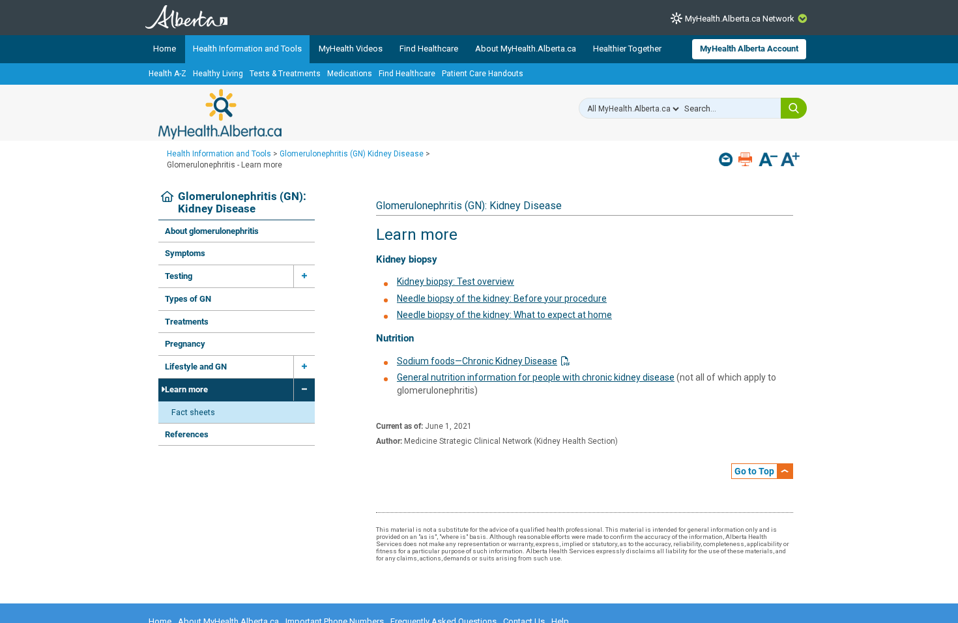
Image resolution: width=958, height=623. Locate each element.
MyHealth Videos (351, 48)
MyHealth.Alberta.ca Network (739, 18)
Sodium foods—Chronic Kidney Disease (477, 361)
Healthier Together (627, 48)
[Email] (727, 159)
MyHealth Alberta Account (749, 48)
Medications (349, 73)
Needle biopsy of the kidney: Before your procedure (502, 298)
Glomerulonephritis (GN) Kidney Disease (352, 153)
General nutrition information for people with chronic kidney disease (536, 377)
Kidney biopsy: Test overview (455, 281)
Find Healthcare (428, 48)
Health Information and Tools (247, 48)
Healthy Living (218, 73)
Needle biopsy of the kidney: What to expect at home (504, 315)
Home (164, 48)
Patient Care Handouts (482, 73)
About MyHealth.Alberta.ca (525, 48)
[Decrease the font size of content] (768, 160)
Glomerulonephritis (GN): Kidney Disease (242, 203)
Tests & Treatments (285, 73)
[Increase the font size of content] (790, 160)
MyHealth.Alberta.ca (220, 114)
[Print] (746, 159)
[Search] (794, 108)
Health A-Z (167, 73)
